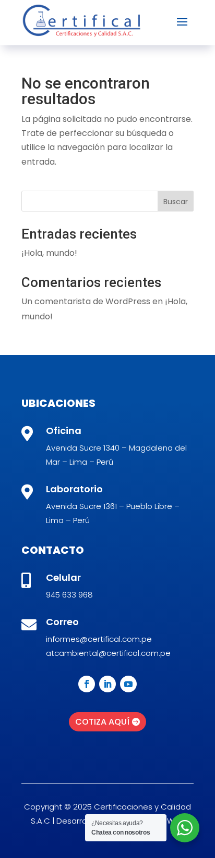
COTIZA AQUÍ (102, 722)
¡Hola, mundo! (49, 253)
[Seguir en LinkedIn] (107, 684)
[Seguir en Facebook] (86, 684)
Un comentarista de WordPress (85, 301)
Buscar (175, 201)
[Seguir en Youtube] (128, 684)
